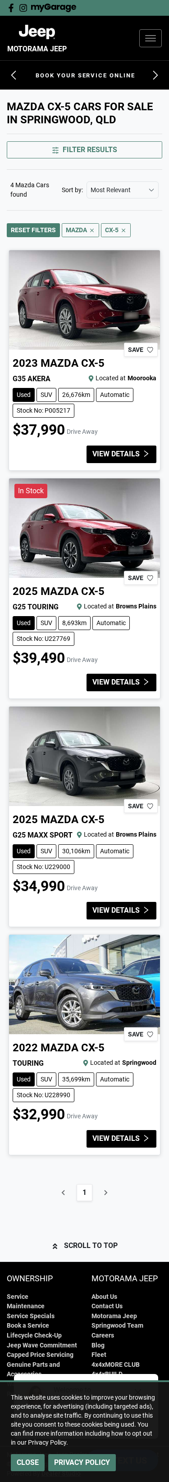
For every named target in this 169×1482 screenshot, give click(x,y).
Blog (98, 1345)
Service (17, 1297)
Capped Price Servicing (40, 1355)
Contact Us (107, 1306)
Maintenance (26, 1306)
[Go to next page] (105, 1192)
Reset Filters (33, 230)
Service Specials (31, 1316)
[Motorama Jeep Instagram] (25, 8)
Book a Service (28, 1325)
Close (28, 1462)
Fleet (98, 1355)
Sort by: (72, 190)
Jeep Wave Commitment (42, 1345)
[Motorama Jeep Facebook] (13, 8)
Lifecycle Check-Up (34, 1335)
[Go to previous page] (63, 1192)
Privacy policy (82, 1462)
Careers (102, 1335)
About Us (104, 1297)
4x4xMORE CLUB (115, 1365)
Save (135, 349)
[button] (150, 38)
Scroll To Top (91, 1245)
